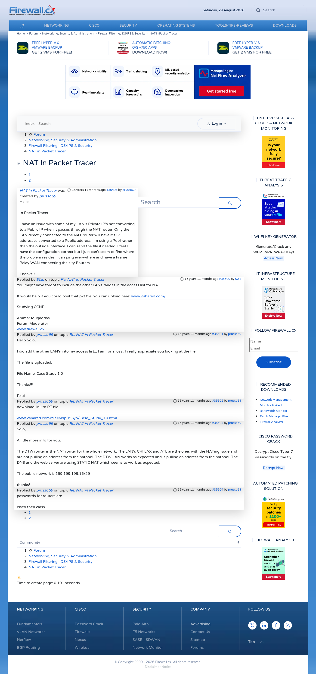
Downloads (285, 25)
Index (30, 123)
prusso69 (129, 190)
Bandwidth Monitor (273, 411)
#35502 (217, 401)
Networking (30, 609)
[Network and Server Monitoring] (273, 302)
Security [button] (128, 25)
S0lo (238, 279)
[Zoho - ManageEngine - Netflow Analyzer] (158, 81)
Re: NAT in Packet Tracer (82, 279)
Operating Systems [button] (176, 25)
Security (142, 609)
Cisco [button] (94, 25)
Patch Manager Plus (274, 416)
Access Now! (274, 258)
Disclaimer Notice (158, 667)
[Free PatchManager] (273, 512)
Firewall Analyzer (271, 422)
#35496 (112, 190)
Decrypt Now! (273, 468)
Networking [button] (56, 25)
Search (44, 123)
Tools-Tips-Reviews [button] (234, 25)
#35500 (224, 279)
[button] (262, 642)
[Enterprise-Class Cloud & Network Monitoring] (273, 152)
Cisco (80, 609)
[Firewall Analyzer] (273, 563)
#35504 (217, 489)
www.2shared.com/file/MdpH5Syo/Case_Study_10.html (67, 418)
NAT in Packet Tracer (38, 190)
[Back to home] (32, 10)
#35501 (217, 334)
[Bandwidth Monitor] (273, 208)
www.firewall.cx (30, 329)
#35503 (217, 423)
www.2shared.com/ (148, 296)
